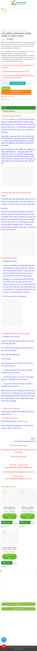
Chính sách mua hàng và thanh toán (13, 599)
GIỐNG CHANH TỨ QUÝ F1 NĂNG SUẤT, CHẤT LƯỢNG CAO (9, 508)
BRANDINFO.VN (18, 649)
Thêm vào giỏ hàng (17, 83)
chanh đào (7, 99)
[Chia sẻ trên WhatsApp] (2, 103)
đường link (20, 421)
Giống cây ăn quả (13, 31)
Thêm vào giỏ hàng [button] (10, 516)
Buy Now (6, 88)
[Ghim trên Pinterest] (15, 103)
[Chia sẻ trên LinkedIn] (18, 103)
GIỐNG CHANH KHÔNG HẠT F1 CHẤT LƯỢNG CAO (9, 548)
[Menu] (2, 3)
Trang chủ (4, 31)
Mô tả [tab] (4, 108)
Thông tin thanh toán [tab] (9, 111)
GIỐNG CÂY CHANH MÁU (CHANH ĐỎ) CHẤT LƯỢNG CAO (27, 508)
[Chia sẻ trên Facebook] (6, 103)
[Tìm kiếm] (35, 3)
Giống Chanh (23, 31)
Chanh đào (5, 119)
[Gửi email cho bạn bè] (12, 103)
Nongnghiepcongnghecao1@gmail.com (17, 583)
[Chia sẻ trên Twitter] (9, 103)
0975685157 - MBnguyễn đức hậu (24, 591)
